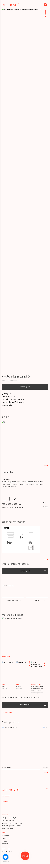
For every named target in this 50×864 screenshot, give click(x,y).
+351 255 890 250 (8, 821)
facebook (5, 836)
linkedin (4, 841)
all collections (7, 852)
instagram (6, 838)
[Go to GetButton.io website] (5, 861)
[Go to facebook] (5, 857)
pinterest (5, 844)
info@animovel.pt (9, 818)
